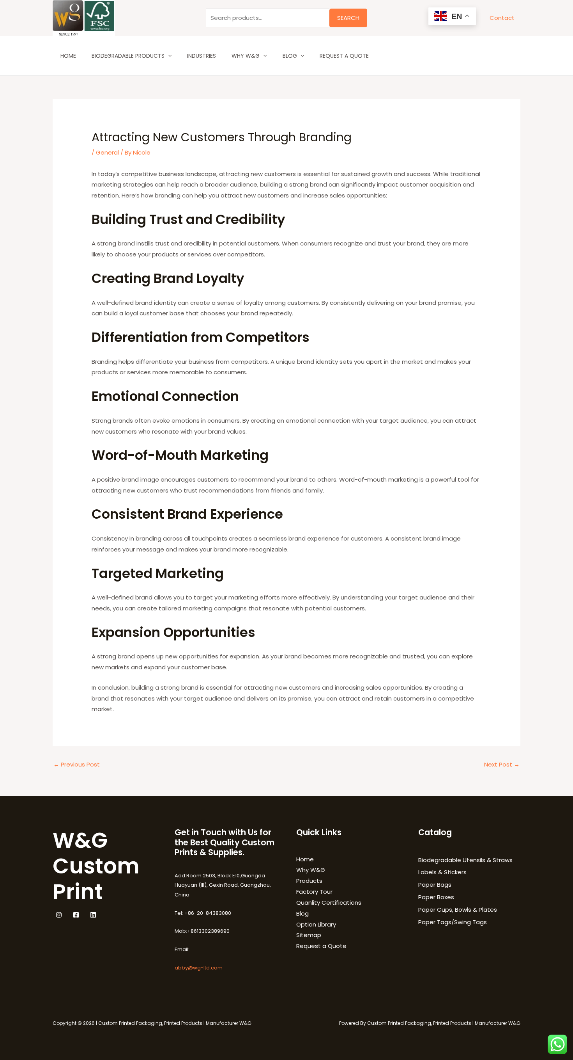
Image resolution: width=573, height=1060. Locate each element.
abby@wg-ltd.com (199, 967)
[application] (168, 56)
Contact (502, 18)
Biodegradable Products (128, 56)
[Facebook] (76, 915)
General (107, 152)
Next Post (502, 764)
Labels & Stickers (442, 872)
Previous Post (76, 764)
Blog (290, 56)
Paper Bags (434, 884)
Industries (201, 56)
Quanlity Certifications (328, 902)
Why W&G (246, 56)
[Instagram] (59, 915)
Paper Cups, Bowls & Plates (457, 909)
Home (68, 56)
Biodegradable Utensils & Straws (465, 860)
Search (348, 18)
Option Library (316, 924)
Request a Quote (344, 56)
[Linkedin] (93, 915)
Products (309, 881)
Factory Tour (314, 891)
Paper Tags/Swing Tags (452, 922)
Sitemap (308, 935)
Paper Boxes (436, 897)
